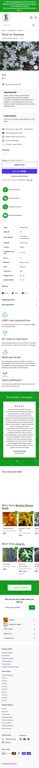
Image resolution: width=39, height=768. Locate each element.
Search (4, 709)
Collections (11, 30)
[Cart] (31, 17)
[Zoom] (36, 67)
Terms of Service (7, 720)
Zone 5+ (4, 686)
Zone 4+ (4, 684)
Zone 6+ (20, 30)
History (5, 286)
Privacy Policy (6, 723)
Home (4, 30)
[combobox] (19, 25)
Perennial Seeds (7, 653)
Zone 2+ (4, 678)
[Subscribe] (32, 607)
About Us (5, 712)
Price (4, 75)
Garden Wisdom (7, 726)
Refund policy (6, 728)
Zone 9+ (4, 698)
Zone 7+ (4, 692)
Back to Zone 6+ (21, 587)
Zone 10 (4, 700)
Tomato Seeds (7, 661)
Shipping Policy (8, 300)
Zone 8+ (4, 695)
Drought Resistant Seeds (10, 667)
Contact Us (6, 714)
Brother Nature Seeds (10, 38)
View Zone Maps (7, 675)
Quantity (5, 150)
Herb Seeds (6, 656)
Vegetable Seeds (8, 658)
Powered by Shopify (9, 763)
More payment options (19, 176)
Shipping (4, 160)
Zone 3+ (4, 681)
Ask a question (8, 305)
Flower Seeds (6, 664)
